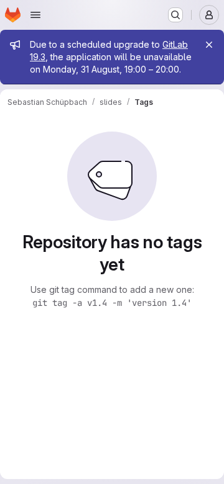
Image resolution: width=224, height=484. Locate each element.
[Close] (209, 44)
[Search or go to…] (175, 14)
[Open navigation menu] (35, 15)
